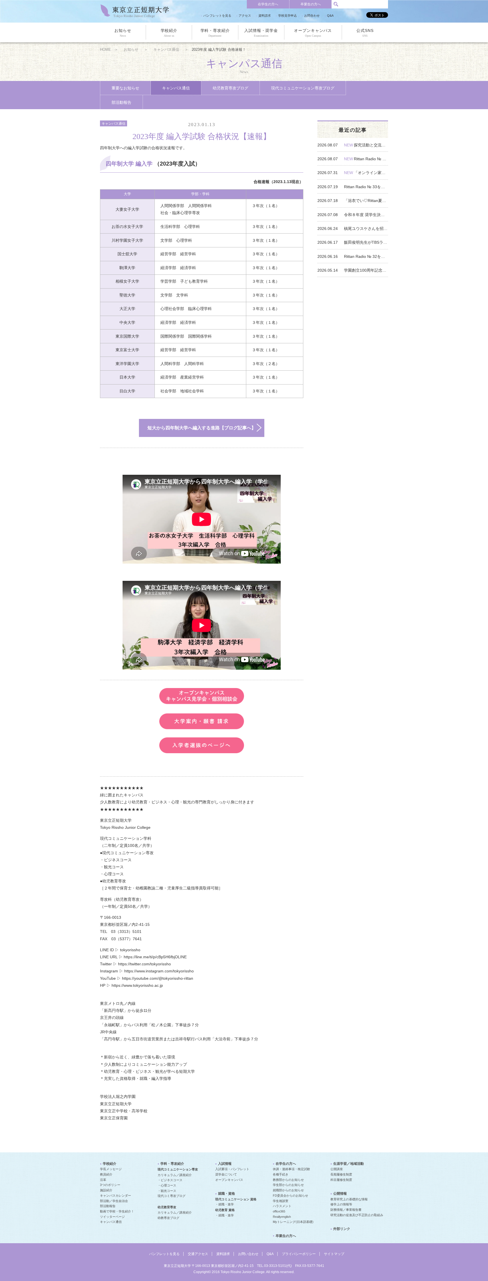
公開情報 (340, 1194)
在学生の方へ (268, 4)
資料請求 (264, 15)
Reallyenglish (282, 1216)
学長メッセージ (111, 1169)
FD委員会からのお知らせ (290, 1195)
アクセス (245, 15)
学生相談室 (280, 1201)
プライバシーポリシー (299, 1254)
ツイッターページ (112, 1216)
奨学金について (226, 1174)
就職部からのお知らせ (288, 1190)
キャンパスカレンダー (115, 1195)
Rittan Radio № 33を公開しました (366, 186)
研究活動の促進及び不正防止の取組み (356, 1215)
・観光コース (167, 1190)
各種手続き (280, 1174)
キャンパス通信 (166, 50)
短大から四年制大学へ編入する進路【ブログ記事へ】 (201, 427)
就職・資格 (226, 1194)
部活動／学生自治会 (114, 1201)
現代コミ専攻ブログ (172, 1195)
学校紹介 (169, 32)
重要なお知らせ (125, 88)
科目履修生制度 (341, 1179)
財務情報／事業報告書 (345, 1209)
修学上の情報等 (341, 1204)
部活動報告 (121, 102)
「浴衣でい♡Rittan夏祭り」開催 (366, 200)
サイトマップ (334, 1254)
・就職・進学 (224, 1204)
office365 (279, 1211)
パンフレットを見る (217, 15)
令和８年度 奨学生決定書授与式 (366, 214)
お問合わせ (312, 15)
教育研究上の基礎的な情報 (349, 1199)
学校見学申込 (287, 15)
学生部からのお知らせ (288, 1184)
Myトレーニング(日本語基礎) (293, 1221)
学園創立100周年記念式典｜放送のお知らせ (366, 270)
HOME (105, 50)
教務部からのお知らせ (288, 1179)
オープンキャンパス (313, 32)
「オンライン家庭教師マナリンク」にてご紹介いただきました (371, 172)
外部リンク (341, 1229)
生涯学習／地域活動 (348, 1164)
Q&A (330, 15)
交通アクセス (198, 1254)
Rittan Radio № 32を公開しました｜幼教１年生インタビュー (366, 256)
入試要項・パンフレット (232, 1169)
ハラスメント (282, 1206)
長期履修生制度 (341, 1174)
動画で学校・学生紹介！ (117, 1211)
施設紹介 (106, 1190)
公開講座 (336, 1169)
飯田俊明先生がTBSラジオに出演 (366, 242)
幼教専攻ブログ (168, 1218)
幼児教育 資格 (225, 1210)
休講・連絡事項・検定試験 (291, 1169)
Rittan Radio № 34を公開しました (371, 159)
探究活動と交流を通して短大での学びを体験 (371, 145)
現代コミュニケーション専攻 (178, 1169)
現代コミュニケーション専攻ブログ (302, 88)
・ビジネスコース (170, 1180)
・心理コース (167, 1185)
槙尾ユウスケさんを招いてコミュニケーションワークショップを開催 (366, 228)
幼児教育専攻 (167, 1207)
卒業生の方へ (310, 4)
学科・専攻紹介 (215, 32)
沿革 (103, 1179)
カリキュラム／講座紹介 (175, 1175)
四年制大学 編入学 (130, 164)
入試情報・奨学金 (261, 32)
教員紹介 (106, 1174)
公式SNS (364, 32)
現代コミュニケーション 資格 (235, 1199)
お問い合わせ (248, 1254)
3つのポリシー (110, 1184)
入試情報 (225, 1164)
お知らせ (122, 32)
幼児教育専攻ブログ (230, 88)
